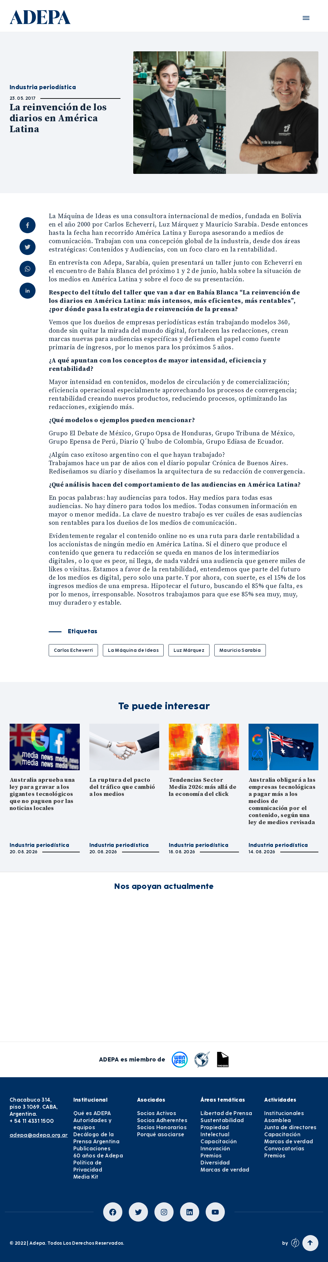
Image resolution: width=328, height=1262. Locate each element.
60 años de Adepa (98, 1155)
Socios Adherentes (162, 1120)
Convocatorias (284, 1148)
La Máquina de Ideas (133, 650)
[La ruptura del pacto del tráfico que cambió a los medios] (124, 747)
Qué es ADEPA (92, 1113)
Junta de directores (290, 1127)
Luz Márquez (189, 650)
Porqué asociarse (160, 1134)
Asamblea (277, 1120)
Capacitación (219, 1141)
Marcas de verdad (225, 1169)
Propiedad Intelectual (215, 1131)
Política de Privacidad (87, 1166)
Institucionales (284, 1113)
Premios (211, 1155)
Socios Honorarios (162, 1127)
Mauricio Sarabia (240, 650)
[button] (306, 18)
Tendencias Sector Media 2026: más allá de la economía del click (202, 787)
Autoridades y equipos (92, 1124)
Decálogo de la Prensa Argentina (96, 1138)
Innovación (215, 1148)
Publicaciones (92, 1148)
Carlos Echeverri (73, 650)
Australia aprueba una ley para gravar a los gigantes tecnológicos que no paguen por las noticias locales (42, 794)
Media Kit (86, 1177)
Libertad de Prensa (226, 1113)
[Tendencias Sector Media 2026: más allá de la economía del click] (204, 747)
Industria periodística (39, 845)
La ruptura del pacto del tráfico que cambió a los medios (122, 787)
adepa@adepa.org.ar (39, 1135)
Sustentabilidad (222, 1120)
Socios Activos (156, 1113)
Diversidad (215, 1162)
